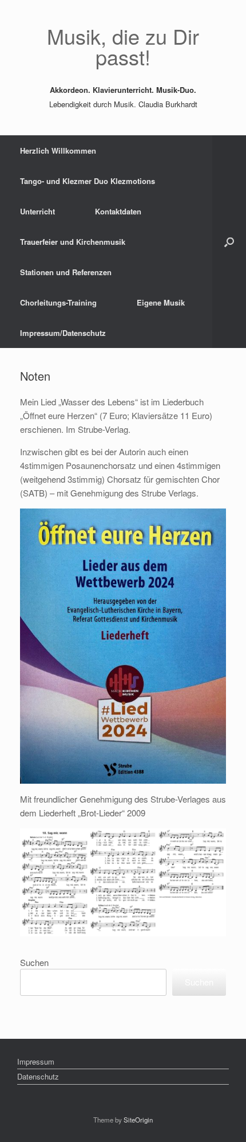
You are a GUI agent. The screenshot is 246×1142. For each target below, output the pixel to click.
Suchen (34, 962)
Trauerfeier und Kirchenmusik (72, 241)
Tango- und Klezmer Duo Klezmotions (87, 180)
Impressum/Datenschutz (63, 332)
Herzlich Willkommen (58, 150)
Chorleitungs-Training (58, 302)
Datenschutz (38, 1076)
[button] (229, 241)
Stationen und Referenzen (66, 272)
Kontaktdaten (118, 211)
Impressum (35, 1061)
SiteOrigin (138, 1119)
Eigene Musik (161, 302)
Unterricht (37, 211)
